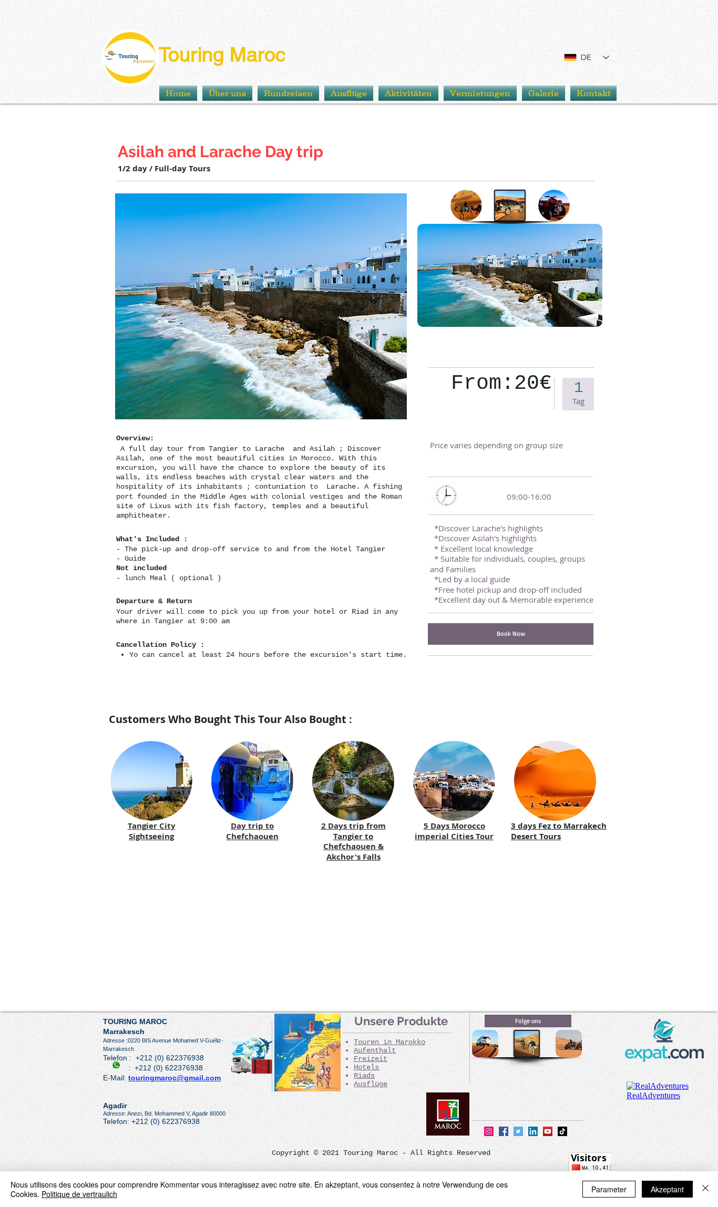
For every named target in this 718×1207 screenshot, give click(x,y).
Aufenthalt (375, 1050)
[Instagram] (489, 1131)
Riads (364, 1075)
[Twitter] (518, 1131)
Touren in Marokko (389, 1042)
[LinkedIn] (533, 1131)
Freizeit (370, 1059)
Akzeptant (667, 1189)
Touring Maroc (222, 54)
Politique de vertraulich (79, 1194)
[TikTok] (562, 1131)
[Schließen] (705, 1189)
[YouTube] (547, 1131)
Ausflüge (370, 1084)
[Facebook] (503, 1131)
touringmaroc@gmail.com (174, 1078)
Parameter (609, 1189)
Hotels (366, 1067)
